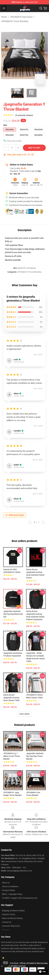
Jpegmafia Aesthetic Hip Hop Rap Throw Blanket (35, 756)
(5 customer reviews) (24, 115)
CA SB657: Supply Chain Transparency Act (19, 898)
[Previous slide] (5, 55)
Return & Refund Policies (12, 918)
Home (4, 17)
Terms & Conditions (10, 886)
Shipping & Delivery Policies (13, 910)
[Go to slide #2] (31, 93)
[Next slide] (44, 55)
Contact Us (6, 922)
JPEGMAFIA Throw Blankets (14, 21)
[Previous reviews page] (30, 522)
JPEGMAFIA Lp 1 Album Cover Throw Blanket (11, 756)
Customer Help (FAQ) (11, 926)
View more (24, 714)
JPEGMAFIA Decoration (21, 17)
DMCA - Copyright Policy (12, 894)
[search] (40, 8)
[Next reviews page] (43, 522)
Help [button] (44, 972)
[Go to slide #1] (17, 93)
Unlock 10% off (5, 962)
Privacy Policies (8, 890)
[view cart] (45, 8)
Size (5, 125)
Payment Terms (8, 914)
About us (6, 883)
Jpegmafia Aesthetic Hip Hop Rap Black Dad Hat (13, 614)
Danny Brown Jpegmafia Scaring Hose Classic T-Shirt (11, 697)
